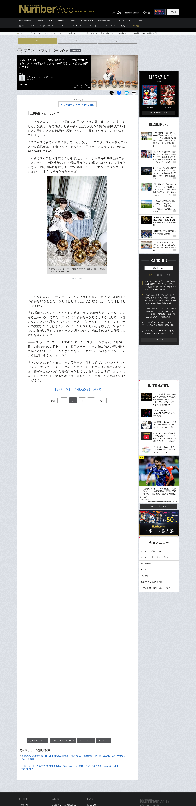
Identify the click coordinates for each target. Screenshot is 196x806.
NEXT (102, 400)
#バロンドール (86, 740)
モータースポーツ (46, 26)
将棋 (32, 26)
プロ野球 (39, 21)
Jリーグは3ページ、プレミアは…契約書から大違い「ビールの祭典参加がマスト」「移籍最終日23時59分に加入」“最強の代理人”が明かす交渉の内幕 (161, 313)
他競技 (123, 26)
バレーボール (110, 26)
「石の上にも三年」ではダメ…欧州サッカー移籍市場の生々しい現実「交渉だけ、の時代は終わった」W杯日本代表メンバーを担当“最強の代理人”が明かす (161, 299)
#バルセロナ (104, 740)
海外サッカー (86, 21)
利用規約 (144, 570)
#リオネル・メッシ (37, 740)
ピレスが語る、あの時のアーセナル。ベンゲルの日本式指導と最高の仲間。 (160, 323)
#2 (77, 41)
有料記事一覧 (146, 563)
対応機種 (144, 576)
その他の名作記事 (158, 506)
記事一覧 (24, 805)
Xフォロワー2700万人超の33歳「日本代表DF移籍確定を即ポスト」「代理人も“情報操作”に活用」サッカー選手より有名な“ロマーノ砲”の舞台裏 (160, 285)
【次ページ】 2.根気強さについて (77, 389)
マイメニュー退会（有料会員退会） (155, 557)
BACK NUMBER (76, 50)
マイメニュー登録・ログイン (152, 551)
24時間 (159, 275)
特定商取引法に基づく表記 (151, 582)
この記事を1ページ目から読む (78, 104)
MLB (50, 21)
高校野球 (60, 21)
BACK (53, 400)
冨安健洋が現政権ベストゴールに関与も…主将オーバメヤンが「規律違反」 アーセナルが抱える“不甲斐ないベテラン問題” (74, 757)
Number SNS (91, 805)
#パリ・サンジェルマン (62, 740)
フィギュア (76, 26)
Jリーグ (72, 21)
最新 (150, 275)
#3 (117, 41)
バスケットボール (93, 26)
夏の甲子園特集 (25, 21)
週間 (168, 275)
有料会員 (173, 12)
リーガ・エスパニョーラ (56, 33)
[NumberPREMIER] (160, 12)
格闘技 (21, 26)
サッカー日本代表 (105, 21)
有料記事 (136, 26)
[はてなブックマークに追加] (126, 93)
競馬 (141, 21)
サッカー (26, 33)
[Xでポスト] (111, 93)
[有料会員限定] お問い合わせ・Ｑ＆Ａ (155, 588)
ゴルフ (119, 21)
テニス (131, 21)
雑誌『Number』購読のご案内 (65, 805)
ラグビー (63, 26)
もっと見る (159, 339)
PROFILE (24, 84)
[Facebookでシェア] (119, 93)
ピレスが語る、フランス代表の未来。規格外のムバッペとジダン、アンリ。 (160, 332)
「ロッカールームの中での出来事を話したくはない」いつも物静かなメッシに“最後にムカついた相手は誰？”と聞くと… (71, 767)
